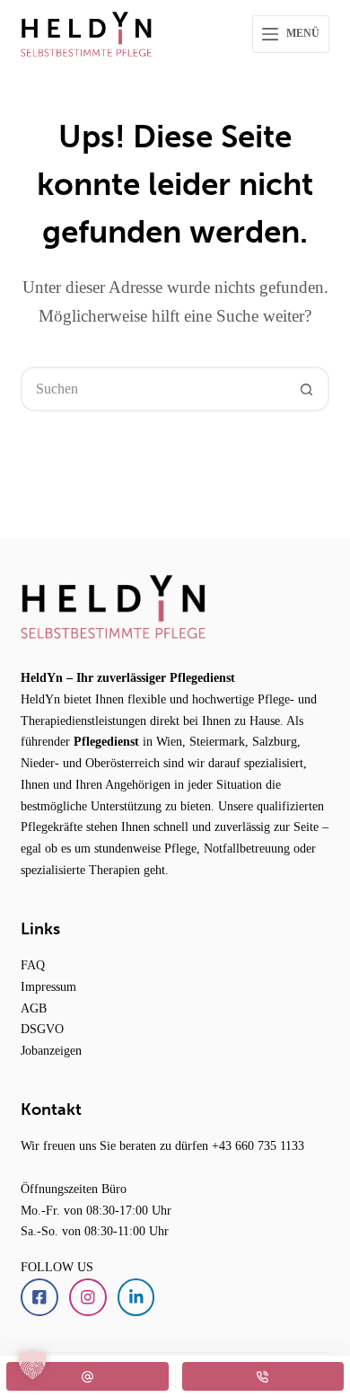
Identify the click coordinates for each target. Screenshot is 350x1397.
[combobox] (153, 389)
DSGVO (42, 1028)
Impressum (48, 986)
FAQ (33, 965)
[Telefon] (263, 1376)
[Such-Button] (307, 389)
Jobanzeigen (51, 1050)
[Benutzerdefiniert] (87, 1376)
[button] (32, 1364)
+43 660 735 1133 (258, 1145)
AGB (34, 1008)
